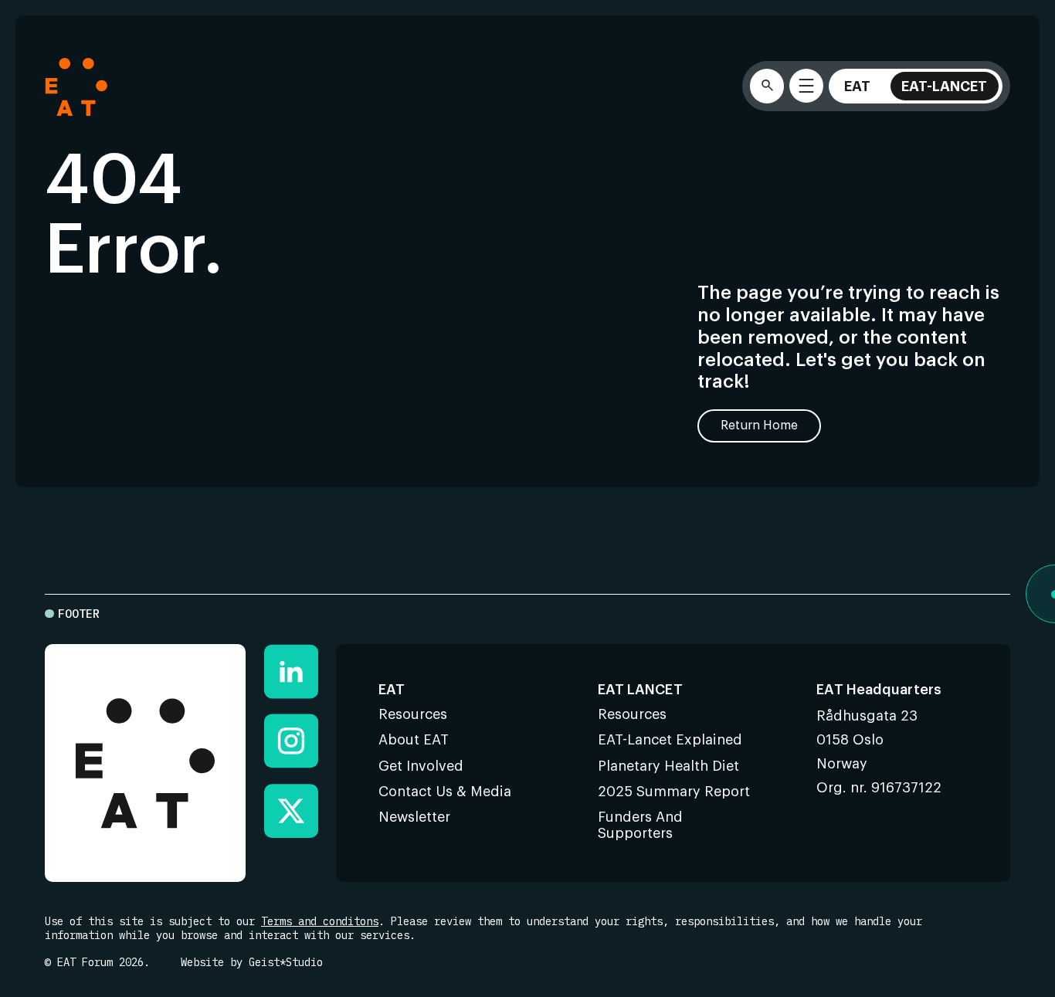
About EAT (413, 740)
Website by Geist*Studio (252, 962)
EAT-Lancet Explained (670, 740)
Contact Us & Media (444, 792)
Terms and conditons (319, 921)
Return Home (759, 425)
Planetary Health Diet (668, 766)
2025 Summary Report (674, 792)
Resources (412, 714)
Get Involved (420, 766)
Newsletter (414, 817)
